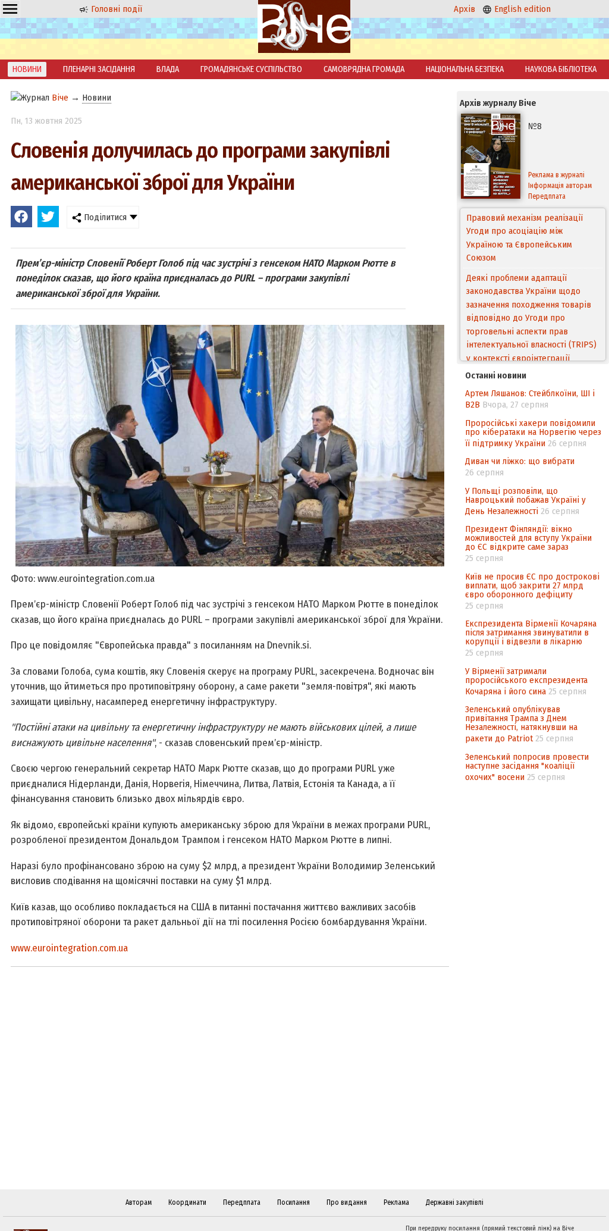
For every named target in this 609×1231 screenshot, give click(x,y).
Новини (96, 97)
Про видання (347, 1202)
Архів (464, 9)
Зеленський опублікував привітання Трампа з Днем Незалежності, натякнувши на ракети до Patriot (521, 724)
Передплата (241, 1202)
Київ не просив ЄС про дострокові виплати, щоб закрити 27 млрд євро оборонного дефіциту (532, 585)
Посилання (293, 1202)
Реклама (396, 1202)
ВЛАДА (167, 69)
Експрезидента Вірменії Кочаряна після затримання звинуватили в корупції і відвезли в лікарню (531, 632)
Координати (187, 1202)
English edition (521, 9)
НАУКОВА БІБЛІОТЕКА (561, 69)
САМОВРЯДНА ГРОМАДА (364, 69)
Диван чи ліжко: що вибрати (520, 461)
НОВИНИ (27, 69)
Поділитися (104, 217)
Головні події (115, 9)
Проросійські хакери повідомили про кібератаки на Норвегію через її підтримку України (533, 433)
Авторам (138, 1202)
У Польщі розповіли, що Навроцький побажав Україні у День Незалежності (525, 500)
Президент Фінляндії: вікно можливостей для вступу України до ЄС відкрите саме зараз (528, 538)
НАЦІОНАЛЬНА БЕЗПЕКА (465, 69)
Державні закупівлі (455, 1202)
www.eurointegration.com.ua (69, 948)
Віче (60, 97)
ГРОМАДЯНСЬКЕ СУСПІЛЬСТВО (251, 69)
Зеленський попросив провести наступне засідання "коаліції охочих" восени (527, 766)
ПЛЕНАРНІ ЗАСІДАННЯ (99, 69)
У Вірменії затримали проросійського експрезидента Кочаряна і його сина (526, 681)
